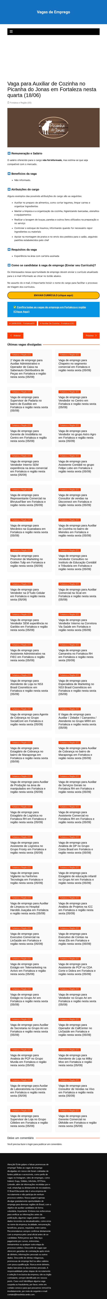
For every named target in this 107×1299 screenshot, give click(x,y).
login (30, 1144)
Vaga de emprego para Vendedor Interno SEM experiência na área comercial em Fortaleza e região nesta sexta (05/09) (28, 468)
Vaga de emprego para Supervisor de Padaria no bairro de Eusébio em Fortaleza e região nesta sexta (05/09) (29, 404)
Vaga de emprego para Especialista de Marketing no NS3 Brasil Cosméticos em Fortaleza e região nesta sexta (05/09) (77, 687)
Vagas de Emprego (53, 12)
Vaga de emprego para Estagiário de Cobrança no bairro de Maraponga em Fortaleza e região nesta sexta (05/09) (29, 755)
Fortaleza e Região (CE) (20, 103)
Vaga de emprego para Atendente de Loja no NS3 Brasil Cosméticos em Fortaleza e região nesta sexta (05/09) (29, 687)
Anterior (17, 335)
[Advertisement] (53, 55)
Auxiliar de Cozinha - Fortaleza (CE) (58, 323)
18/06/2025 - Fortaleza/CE (23, 323)
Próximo (89, 335)
